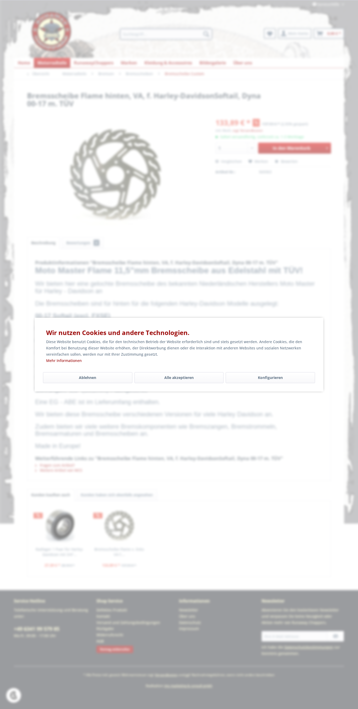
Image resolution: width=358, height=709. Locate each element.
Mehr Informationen (64, 360)
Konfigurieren (270, 377)
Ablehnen (87, 377)
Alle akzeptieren (179, 377)
